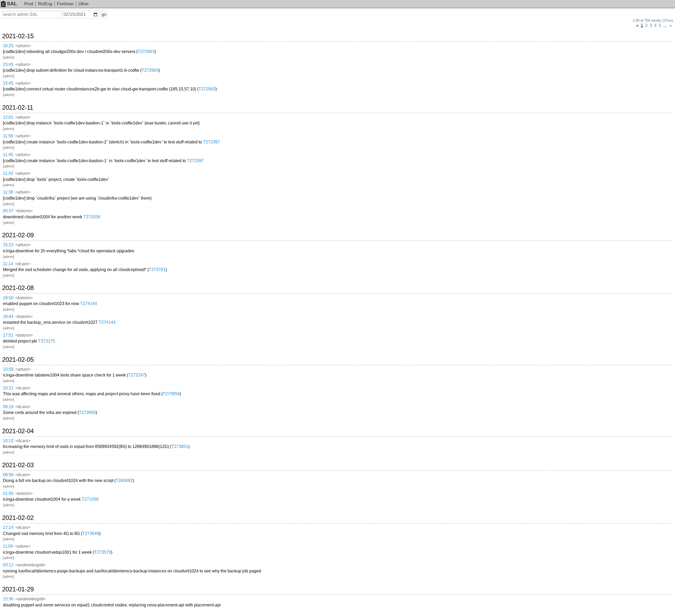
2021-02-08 (18, 288)
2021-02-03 (18, 465)
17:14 (8, 527)
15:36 (8, 599)
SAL (12, 3)
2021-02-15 (18, 36)
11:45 (8, 154)
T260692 (124, 480)
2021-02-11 (17, 107)
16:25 (8, 46)
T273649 (90, 533)
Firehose (65, 4)
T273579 (102, 552)
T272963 (146, 51)
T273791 (157, 269)
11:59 (8, 136)
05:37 (8, 211)
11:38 (8, 192)
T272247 (136, 375)
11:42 (8, 173)
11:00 (8, 546)
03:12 (8, 565)
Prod (28, 4)
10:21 (8, 388)
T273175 (46, 341)
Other (83, 4)
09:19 (8, 406)
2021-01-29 (18, 589)
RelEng (45, 4)
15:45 (8, 64)
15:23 (8, 245)
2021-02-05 (18, 360)
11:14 (8, 264)
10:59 (8, 369)
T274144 (88, 303)
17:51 (8, 335)
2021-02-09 (18, 235)
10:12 (8, 440)
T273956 (171, 394)
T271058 (91, 217)
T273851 (179, 446)
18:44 (8, 316)
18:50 (8, 298)
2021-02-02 (18, 518)
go (104, 14)
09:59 (8, 474)
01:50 (8, 493)
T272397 (211, 142)
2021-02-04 (18, 431)
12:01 (8, 117)
